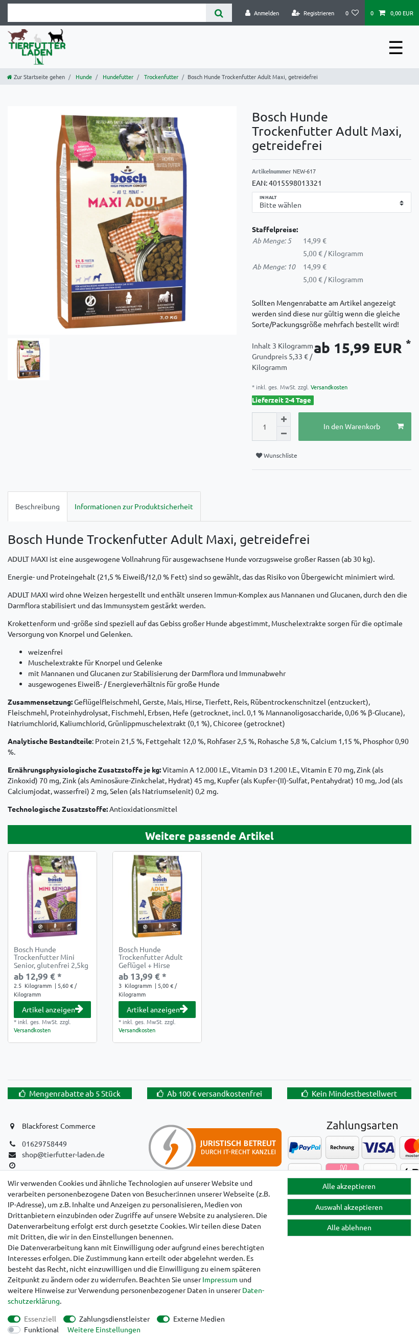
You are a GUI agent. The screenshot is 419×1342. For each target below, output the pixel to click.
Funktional (41, 1329)
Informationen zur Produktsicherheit (134, 506)
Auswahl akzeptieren (349, 1206)
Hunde (83, 76)
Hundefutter (117, 76)
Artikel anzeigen (48, 1009)
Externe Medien (199, 1318)
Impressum (220, 1279)
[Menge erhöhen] (283, 419)
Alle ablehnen (349, 1227)
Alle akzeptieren (349, 1185)
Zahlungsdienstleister (114, 1318)
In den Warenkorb (351, 426)
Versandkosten (328, 387)
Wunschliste (279, 455)
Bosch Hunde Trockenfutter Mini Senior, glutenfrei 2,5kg (51, 957)
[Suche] (219, 13)
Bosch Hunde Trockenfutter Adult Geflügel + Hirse (151, 957)
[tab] (37, 506)
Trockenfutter (160, 76)
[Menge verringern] (283, 434)
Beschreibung (37, 506)
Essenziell (40, 1318)
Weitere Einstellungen (104, 1329)
